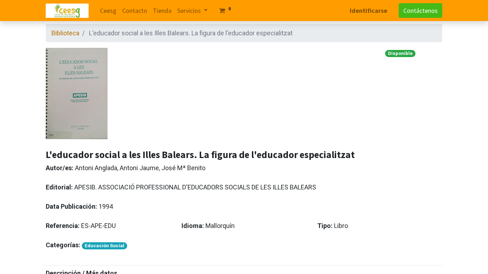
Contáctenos (420, 10)
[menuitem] (108, 10)
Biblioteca (65, 33)
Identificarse (368, 10)
